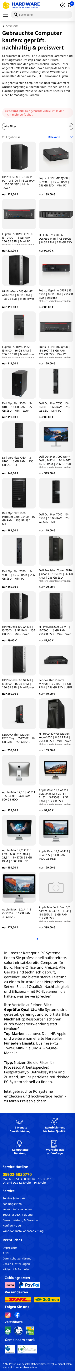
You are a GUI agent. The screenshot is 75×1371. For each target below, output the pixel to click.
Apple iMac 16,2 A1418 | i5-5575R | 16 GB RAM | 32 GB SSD (18, 913)
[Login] (62, 5)
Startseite (12, 26)
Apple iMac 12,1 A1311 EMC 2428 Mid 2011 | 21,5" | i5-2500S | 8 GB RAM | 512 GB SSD (55, 797)
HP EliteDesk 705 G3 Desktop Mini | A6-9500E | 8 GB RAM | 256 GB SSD (55, 238)
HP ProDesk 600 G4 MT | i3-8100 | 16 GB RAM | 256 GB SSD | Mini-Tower (18, 683)
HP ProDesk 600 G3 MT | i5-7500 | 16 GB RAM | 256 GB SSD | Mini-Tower (55, 630)
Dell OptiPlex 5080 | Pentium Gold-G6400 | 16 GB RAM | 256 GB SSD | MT (18, 518)
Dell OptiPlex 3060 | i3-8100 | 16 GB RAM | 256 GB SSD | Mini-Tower (17, 406)
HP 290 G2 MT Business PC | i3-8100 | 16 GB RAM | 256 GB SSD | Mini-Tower (18, 182)
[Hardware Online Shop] (21, 5)
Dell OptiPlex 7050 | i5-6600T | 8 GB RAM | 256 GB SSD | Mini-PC (54, 406)
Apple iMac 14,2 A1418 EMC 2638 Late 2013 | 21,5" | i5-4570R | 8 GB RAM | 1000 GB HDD (17, 855)
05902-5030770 (17, 1174)
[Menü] (7, 14)
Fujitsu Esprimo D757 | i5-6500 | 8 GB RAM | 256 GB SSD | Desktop (56, 295)
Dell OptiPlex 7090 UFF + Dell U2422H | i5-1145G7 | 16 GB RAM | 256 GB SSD (56, 462)
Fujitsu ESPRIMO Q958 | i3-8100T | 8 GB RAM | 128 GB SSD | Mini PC (55, 352)
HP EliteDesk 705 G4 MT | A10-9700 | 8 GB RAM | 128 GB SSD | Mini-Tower (18, 294)
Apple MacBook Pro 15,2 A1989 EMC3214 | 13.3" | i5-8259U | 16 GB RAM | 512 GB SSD (55, 914)
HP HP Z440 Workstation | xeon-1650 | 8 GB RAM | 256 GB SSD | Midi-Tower (55, 739)
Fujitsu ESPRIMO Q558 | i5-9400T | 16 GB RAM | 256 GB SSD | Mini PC (54, 181)
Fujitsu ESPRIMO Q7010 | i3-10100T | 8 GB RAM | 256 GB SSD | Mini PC (18, 239)
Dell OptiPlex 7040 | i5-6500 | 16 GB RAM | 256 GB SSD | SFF (54, 518)
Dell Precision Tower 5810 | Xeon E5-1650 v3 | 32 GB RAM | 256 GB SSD (56, 575)
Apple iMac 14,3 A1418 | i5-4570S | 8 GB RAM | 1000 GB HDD (54, 854)
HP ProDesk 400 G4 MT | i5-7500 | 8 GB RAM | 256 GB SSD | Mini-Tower (18, 630)
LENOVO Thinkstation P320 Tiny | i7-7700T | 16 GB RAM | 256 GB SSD (18, 738)
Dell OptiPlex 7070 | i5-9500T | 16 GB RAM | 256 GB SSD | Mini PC (18, 574)
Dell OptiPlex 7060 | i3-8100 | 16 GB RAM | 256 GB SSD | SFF (17, 461)
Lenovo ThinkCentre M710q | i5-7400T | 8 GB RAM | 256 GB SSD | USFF (55, 683)
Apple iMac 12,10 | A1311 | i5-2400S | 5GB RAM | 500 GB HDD (18, 795)
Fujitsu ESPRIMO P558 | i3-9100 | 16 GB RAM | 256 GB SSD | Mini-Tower (18, 352)
